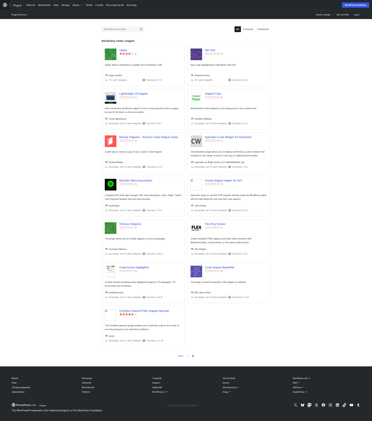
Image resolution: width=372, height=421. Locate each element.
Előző (180, 356)
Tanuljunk (156, 378)
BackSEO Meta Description (135, 180)
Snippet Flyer (213, 93)
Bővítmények (88, 387)
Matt (296, 382)
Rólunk (15, 378)
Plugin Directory (19, 14)
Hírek (14, 382)
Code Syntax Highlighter (134, 267)
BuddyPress (300, 392)
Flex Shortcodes (215, 223)
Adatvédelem (18, 392)
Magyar (42, 405)
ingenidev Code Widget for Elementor (228, 137)
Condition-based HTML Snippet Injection (144, 310)
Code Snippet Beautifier (220, 267)
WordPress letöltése (355, 5)
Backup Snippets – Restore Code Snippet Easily (148, 137)
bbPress (298, 387)
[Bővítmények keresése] (141, 29)
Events (226, 382)
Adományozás (231, 387)
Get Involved (229, 378)
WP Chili (210, 50)
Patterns (86, 392)
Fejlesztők (157, 387)
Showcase (87, 378)
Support (156, 382)
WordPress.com (302, 378)
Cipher (123, 50)
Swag (226, 392)
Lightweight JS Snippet (133, 93)
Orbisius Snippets (130, 223)
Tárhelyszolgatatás (21, 387)
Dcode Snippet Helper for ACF (223, 180)
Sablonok (86, 382)
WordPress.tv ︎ (160, 392)
